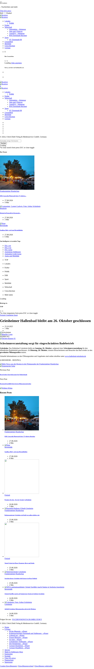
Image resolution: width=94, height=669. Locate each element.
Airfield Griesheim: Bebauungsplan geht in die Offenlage (20, 609)
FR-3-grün (8, 250)
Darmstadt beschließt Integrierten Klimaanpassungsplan (15, 383)
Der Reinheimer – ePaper (18, 644)
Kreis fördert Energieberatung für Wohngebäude (13, 374)
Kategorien (9, 654)
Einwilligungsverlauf (25, 666)
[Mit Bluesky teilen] (6, 334)
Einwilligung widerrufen (43, 666)
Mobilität (8, 44)
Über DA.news (5, 11)
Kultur (7, 25)
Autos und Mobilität (12, 256)
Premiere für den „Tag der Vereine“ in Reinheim (18, 499)
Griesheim (10, 315)
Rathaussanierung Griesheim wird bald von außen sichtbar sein (22, 515)
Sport (6, 38)
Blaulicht (3, 208)
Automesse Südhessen (13, 252)
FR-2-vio (8, 248)
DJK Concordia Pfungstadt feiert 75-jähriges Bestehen (20, 436)
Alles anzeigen (16, 63)
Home (7, 627)
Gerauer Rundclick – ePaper (19, 646)
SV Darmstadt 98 (15, 40)
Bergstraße (4, 226)
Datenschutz (9, 660)
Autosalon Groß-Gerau (13, 254)
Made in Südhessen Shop (14, 652)
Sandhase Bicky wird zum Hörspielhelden (11, 230)
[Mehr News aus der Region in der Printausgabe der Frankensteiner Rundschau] (29, 364)
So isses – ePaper (15, 640)
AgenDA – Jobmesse (17, 33)
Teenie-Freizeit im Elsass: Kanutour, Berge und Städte (19, 563)
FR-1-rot (8, 246)
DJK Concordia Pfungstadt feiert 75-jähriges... (13, 196)
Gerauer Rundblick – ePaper (19, 648)
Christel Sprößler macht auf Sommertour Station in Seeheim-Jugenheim (24, 593)
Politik (11, 23)
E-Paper (7, 629)
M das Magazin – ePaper (18, 631)
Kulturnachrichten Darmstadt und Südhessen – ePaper (28, 633)
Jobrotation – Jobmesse (17, 29)
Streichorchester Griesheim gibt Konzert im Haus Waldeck (21, 578)
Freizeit (3, 315)
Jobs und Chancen (15, 31)
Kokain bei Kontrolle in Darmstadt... (10, 213)
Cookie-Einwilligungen (8, 666)
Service (7, 650)
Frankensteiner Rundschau (9, 191)
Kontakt (7, 656)
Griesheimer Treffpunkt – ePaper (21, 642)
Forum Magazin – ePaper (18, 637)
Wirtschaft (8, 27)
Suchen (3, 143)
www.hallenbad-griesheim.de (75, 356)
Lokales (7, 21)
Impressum (8, 662)
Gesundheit (9, 42)
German (7, 48)
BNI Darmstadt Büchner (18, 35)
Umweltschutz (10, 46)
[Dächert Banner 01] (8, 338)
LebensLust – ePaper (16, 635)
